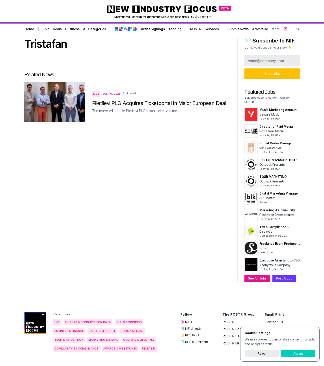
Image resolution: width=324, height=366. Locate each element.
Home (29, 29)
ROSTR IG (192, 335)
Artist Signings (153, 29)
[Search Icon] (298, 29)
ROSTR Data (233, 343)
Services (212, 29)
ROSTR (195, 29)
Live (46, 29)
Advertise (260, 29)
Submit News (238, 29)
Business (72, 29)
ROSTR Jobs (233, 329)
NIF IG (189, 322)
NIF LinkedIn (193, 328)
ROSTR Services (236, 336)
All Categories (94, 29)
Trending (174, 29)
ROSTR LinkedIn (196, 342)
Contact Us (274, 322)
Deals (57, 29)
